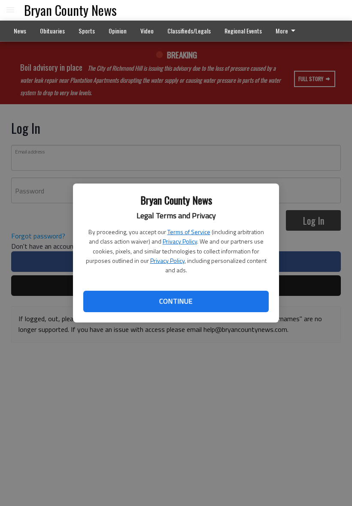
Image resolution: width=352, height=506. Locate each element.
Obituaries (52, 30)
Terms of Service (188, 231)
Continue (175, 301)
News (20, 30)
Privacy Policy (180, 241)
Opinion (118, 30)
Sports (87, 30)
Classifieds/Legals (189, 30)
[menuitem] (288, 31)
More (282, 30)
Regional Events (243, 30)
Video (147, 30)
